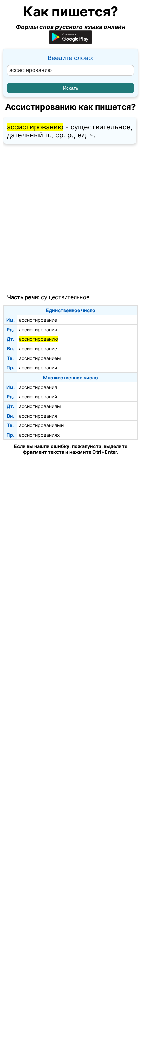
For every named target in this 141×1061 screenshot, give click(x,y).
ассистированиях (39, 435)
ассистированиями (41, 425)
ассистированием (40, 358)
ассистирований (38, 396)
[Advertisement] (70, 219)
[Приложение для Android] (70, 41)
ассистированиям (40, 406)
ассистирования (38, 329)
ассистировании (38, 367)
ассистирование (38, 320)
